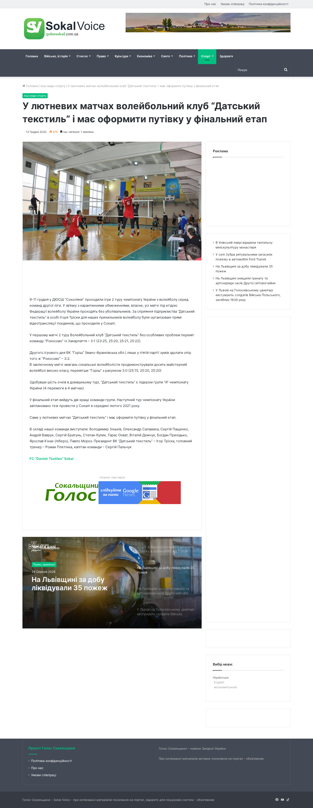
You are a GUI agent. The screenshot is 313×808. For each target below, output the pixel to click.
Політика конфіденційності (268, 4)
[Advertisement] (113, 277)
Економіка (144, 56)
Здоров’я (226, 56)
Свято (165, 56)
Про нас (210, 4)
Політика (185, 56)
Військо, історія (56, 56)
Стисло (82, 56)
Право (101, 56)
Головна (32, 56)
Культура (121, 56)
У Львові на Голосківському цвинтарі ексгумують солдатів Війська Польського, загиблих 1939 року (248, 295)
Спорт (206, 56)
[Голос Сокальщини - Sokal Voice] (64, 28)
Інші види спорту (53, 86)
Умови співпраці (232, 4)
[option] (112, 582)
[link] (52, 458)
